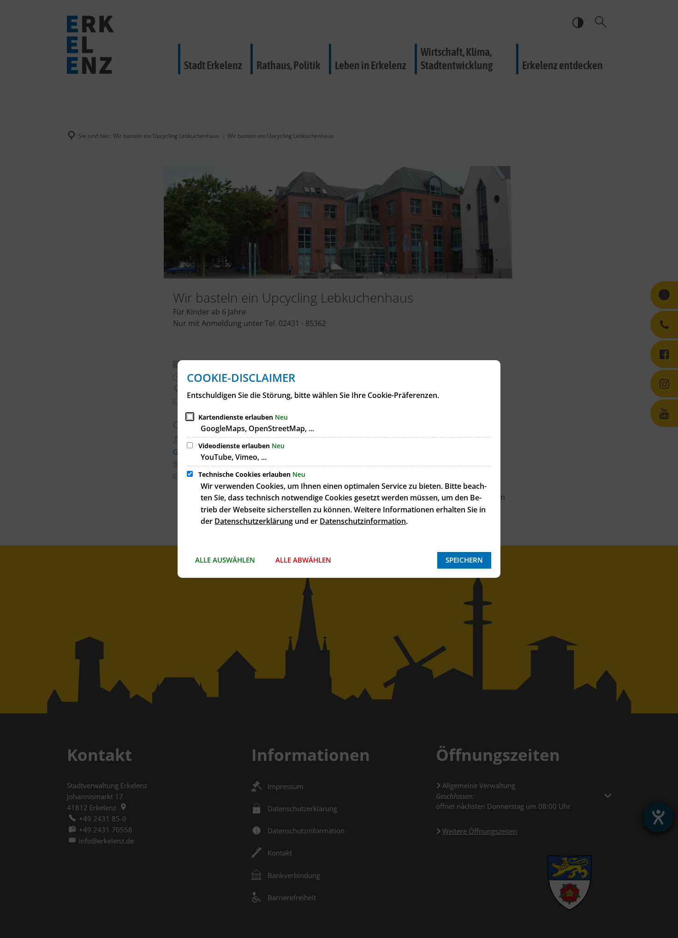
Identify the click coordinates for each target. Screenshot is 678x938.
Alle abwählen (303, 559)
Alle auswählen (225, 559)
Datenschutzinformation (363, 521)
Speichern (464, 559)
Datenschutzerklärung (253, 521)
